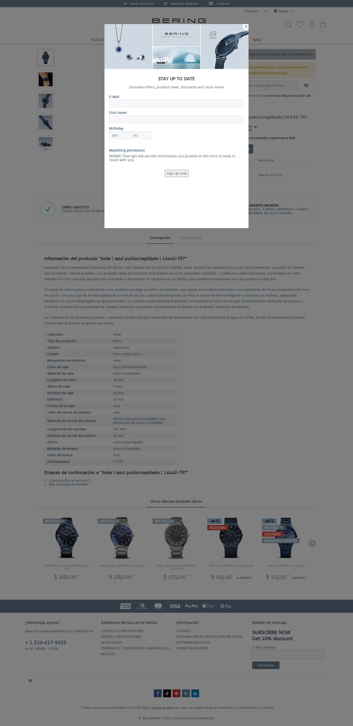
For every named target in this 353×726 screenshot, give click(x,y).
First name (118, 113)
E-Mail (114, 97)
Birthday (116, 128)
